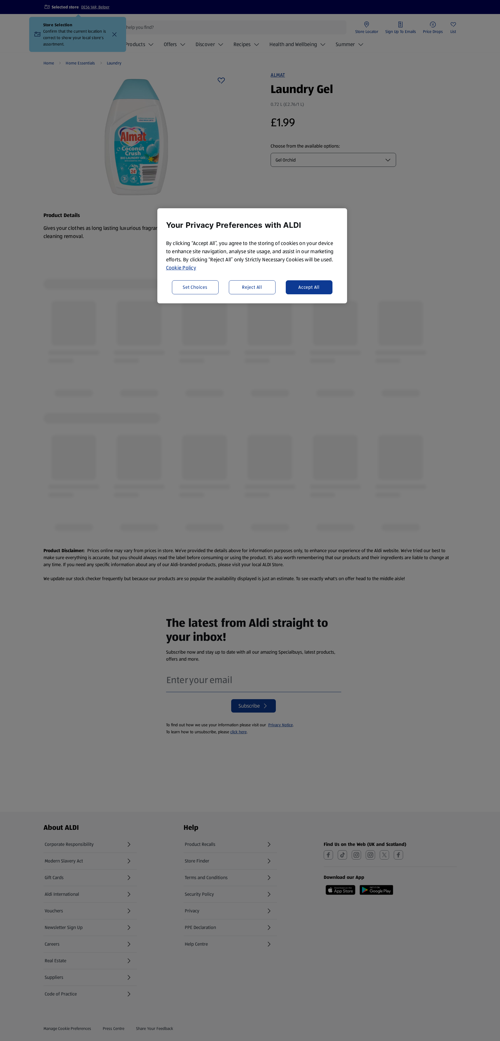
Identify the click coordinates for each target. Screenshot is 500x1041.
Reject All (252, 287)
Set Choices (195, 287)
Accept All (309, 287)
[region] (252, 255)
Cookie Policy (181, 268)
